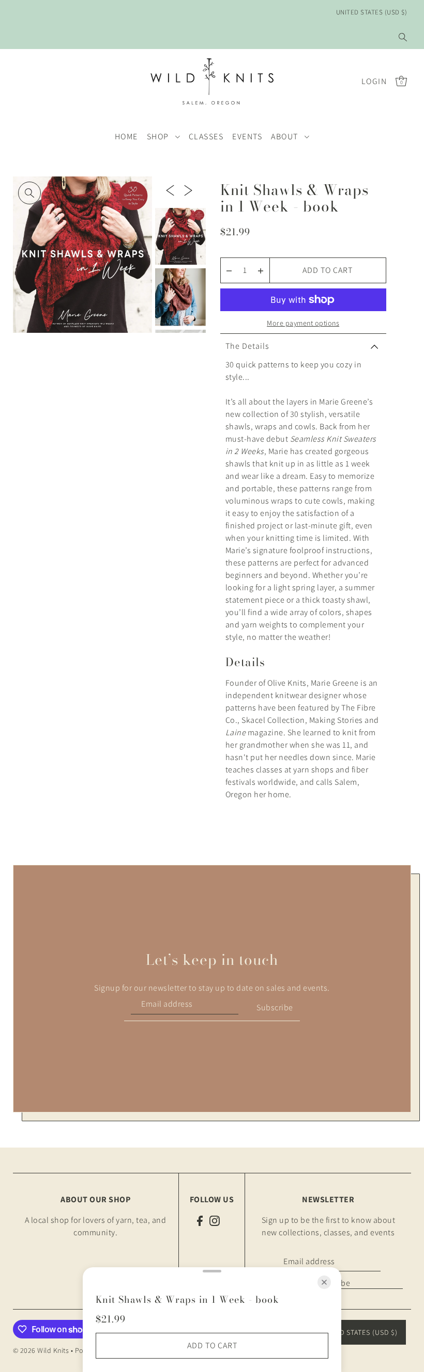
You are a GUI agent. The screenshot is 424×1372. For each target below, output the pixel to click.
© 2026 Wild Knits (41, 1350)
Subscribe (274, 1007)
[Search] (403, 37)
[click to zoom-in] (29, 193)
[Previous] (170, 189)
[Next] (188, 189)
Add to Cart (327, 270)
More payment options (303, 323)
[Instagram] (214, 1220)
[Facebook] (200, 1220)
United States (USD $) (371, 12)
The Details (247, 346)
